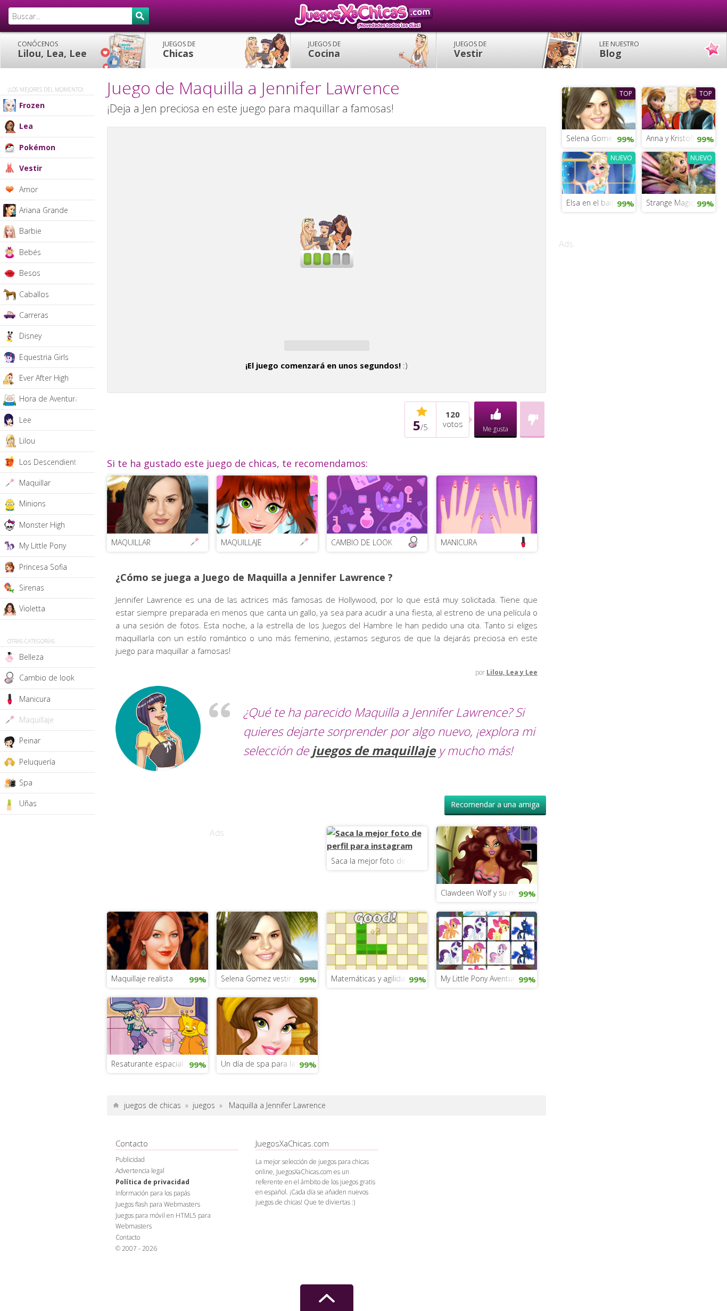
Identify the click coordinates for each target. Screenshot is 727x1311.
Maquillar (35, 483)
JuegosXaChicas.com (363, 16)
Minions (32, 503)
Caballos (34, 294)
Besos (29, 273)
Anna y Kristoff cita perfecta (680, 138)
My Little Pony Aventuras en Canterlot (489, 1057)
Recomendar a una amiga (495, 883)
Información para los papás (152, 1271)
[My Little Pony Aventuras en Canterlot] (487, 1018)
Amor (28, 189)
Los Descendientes (52, 462)
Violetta (32, 608)
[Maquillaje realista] (157, 1018)
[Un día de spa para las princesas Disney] (267, 1104)
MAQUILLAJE (241, 621)
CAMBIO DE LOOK (361, 621)
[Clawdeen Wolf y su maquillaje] (487, 933)
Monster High (42, 525)
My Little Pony (42, 545)
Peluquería (37, 762)
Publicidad (130, 1238)
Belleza (31, 657)
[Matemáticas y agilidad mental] (377, 1018)
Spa (25, 782)
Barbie (30, 231)
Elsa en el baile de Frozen (600, 203)
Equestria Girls (44, 357)
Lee (25, 420)
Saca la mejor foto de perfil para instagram (379, 940)
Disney (30, 336)
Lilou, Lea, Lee (52, 49)
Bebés (30, 252)
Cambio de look (47, 678)
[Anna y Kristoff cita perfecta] (678, 107)
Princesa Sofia (43, 567)
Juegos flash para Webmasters (157, 1283)
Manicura (35, 699)
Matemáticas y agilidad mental (379, 1057)
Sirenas (31, 588)
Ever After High (44, 378)
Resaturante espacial (147, 1142)
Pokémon (37, 147)
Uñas (28, 803)
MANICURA (459, 621)
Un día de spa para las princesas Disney (269, 1142)
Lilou (27, 441)
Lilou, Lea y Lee (512, 751)
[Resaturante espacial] (157, 1104)
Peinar (29, 740)
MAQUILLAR (131, 621)
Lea (26, 126)
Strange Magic (670, 203)
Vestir (470, 49)
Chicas (179, 49)
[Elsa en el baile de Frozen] (598, 171)
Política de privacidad (152, 1260)
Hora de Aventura (49, 399)
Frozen (32, 105)
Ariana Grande (43, 210)
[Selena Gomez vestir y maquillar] (267, 1018)
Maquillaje (36, 720)
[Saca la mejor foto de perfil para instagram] (377, 917)
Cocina (324, 49)
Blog (619, 49)
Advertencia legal (139, 1249)
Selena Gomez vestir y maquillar (269, 1057)
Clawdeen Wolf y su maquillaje (489, 971)
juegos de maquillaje (373, 829)
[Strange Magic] (678, 171)
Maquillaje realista (142, 1057)
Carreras (33, 315)
